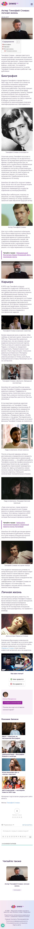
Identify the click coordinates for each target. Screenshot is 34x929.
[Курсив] (5, 836)
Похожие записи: (11, 51)
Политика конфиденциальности (17, 921)
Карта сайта (17, 925)
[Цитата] (16, 836)
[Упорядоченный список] (12, 836)
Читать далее (17, 890)
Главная (7, 919)
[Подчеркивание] (7, 836)
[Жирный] (3, 836)
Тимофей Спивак (13, 803)
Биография (7, 44)
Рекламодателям (23, 919)
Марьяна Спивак (7, 648)
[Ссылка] (20, 836)
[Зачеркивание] (10, 836)
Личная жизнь (9, 49)
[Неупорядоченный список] (14, 836)
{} (22, 836)
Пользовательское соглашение (16, 923)
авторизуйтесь (27, 825)
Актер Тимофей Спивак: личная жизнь (17, 885)
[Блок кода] (18, 836)
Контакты (14, 919)
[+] (25, 836)
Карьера (6, 47)
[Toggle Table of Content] (17, 41)
